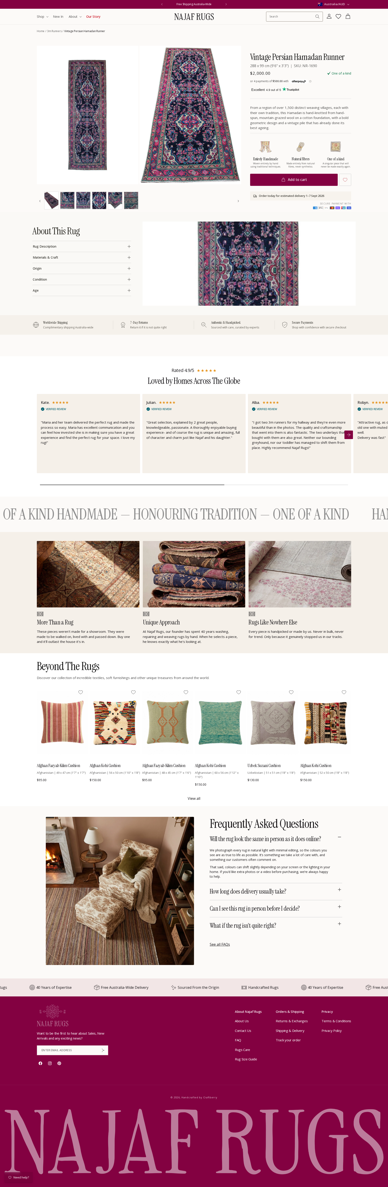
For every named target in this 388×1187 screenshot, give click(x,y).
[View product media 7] (115, 200)
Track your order (288, 1040)
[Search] (317, 17)
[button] (42, 16)
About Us (242, 1021)
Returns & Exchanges (292, 1021)
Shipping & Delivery (290, 1030)
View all (194, 798)
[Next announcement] (226, 4)
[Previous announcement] (162, 4)
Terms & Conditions (336, 1021)
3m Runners (54, 31)
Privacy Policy (332, 1030)
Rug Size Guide (246, 1059)
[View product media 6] (99, 200)
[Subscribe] (103, 1050)
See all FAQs (220, 944)
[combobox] (292, 16)
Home (40, 31)
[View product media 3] (51, 200)
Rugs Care (242, 1049)
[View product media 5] (83, 200)
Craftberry (210, 1097)
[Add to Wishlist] (345, 180)
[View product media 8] (131, 200)
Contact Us (243, 1030)
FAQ (238, 1040)
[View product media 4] (67, 200)
